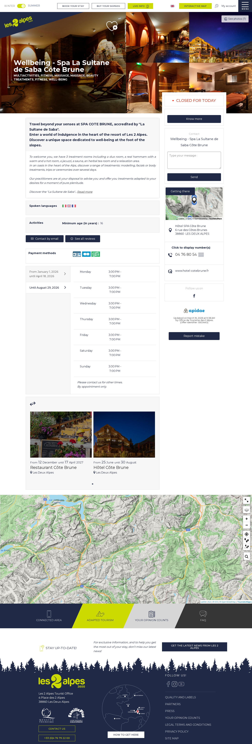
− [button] (246, 525)
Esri (209, 602)
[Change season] (22, 6)
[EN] (173, 6)
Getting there (180, 191)
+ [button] (246, 519)
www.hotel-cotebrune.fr (192, 270)
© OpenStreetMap (228, 602)
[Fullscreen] (246, 500)
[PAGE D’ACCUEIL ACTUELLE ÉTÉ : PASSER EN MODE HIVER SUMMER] (21, 6)
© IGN (215, 602)
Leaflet (203, 602)
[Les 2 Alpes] (62, 681)
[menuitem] (18, 21)
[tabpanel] (61, 444)
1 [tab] (92, 483)
